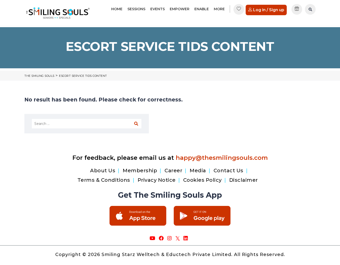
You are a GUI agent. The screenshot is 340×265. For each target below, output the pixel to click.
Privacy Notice (157, 180)
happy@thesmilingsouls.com (222, 157)
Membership (140, 171)
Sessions (136, 9)
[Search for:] (86, 123)
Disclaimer (243, 180)
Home (116, 9)
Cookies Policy (202, 180)
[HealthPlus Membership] (239, 11)
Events (157, 9)
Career (173, 171)
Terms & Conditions (103, 180)
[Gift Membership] (297, 11)
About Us (102, 171)
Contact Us (228, 171)
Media (198, 171)
